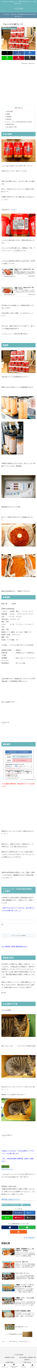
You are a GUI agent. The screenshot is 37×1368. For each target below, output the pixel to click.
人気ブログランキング (7, 1169)
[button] (29, 58)
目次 (16, 108)
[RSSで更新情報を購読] (18, 1232)
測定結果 (8, 119)
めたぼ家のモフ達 (11, 127)
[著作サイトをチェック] (9, 1227)
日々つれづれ (27, 1204)
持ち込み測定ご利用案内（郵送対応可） (27, 1358)
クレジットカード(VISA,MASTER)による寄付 (19, 122)
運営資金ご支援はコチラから (10, 1199)
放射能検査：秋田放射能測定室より (12, 1204)
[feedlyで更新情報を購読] (27, 1227)
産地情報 (8, 116)
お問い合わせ (27, 1362)
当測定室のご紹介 (10, 1357)
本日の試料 (9, 111)
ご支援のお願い (9, 1362)
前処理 (8, 114)
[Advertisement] (18, 83)
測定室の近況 (10, 124)
